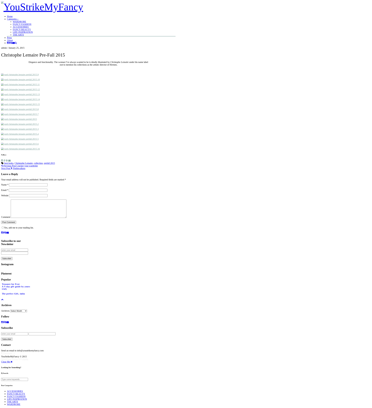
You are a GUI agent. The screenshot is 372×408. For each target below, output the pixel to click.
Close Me (6, 362)
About (10, 40)
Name (4, 184)
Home (10, 16)
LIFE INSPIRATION (23, 32)
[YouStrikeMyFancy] (42, 7)
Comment (5, 217)
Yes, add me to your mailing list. (19, 227)
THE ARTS (18, 34)
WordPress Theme (9, 359)
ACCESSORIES (21, 27)
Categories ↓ (12, 19)
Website (4, 195)
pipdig (25, 359)
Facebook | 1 (8, 353)
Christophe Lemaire (24, 163)
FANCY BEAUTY (22, 29)
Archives (5, 311)
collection (38, 163)
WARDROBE (19, 21)
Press (9, 37)
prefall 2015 (49, 163)
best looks (8, 163)
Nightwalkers (13, 168)
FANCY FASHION (22, 24)
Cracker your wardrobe (20, 166)
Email (4, 190)
